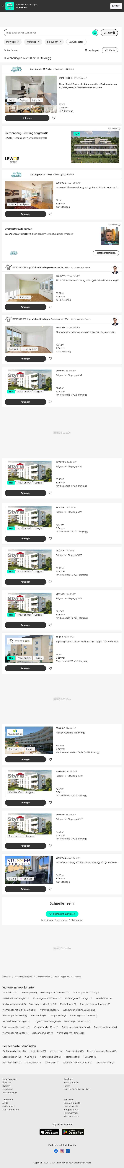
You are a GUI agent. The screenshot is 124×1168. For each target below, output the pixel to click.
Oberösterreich (43, 977)
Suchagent (93, 50)
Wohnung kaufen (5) (49, 1010)
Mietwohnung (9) (68, 1004)
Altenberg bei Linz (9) (50, 1057)
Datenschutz (8, 1106)
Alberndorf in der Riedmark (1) (77, 1062)
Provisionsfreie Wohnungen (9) (95, 1004)
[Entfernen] (19, 42)
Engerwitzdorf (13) (75, 1051)
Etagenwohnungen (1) (42, 1033)
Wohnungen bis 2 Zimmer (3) (84, 1015)
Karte (112, 50)
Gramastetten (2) (33, 1062)
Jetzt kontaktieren (106, 253)
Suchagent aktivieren (64, 914)
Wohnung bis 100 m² (23, 977)
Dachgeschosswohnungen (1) (76, 1027)
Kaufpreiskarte (71, 1109)
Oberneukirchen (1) (105, 1062)
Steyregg (11, 41)
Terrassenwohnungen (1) (105, 1027)
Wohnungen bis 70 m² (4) (14, 1015)
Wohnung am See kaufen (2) (16, 1027)
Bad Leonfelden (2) (11, 1062)
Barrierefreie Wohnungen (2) (16, 1021)
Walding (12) (30, 1057)
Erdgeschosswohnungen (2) (47, 1021)
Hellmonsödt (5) (72, 1057)
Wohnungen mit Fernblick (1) (70, 1033)
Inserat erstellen (71, 1106)
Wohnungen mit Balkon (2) (77, 1021)
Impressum (7, 1089)
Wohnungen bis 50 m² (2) (46, 1027)
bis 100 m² (52, 41)
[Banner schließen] (2, 6)
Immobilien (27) (9, 992)
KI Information (12, 1109)
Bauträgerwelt (71, 1113)
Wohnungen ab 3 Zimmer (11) (47, 998)
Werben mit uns (71, 1116)
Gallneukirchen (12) (11, 1057)
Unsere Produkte (72, 1103)
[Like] (54, 118)
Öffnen (116, 6)
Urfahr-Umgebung (61, 977)
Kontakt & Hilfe (71, 1082)
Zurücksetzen (76, 41)
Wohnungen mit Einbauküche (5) (79, 1010)
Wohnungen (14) (29, 992)
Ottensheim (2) (52, 1062)
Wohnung (31, 41)
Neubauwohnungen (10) (14, 1004)
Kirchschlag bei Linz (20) (14, 1051)
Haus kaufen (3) (38, 1015)
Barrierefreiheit (9, 1092)
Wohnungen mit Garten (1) (15, 1033)
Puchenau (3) (90, 1057)
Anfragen (27, 118)
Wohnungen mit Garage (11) (78, 998)
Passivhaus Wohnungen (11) (15, 998)
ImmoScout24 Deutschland (77, 1089)
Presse (67, 1086)
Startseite (6, 977)
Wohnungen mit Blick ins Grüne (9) (19, 1010)
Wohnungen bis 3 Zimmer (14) (54, 992)
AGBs (5, 1103)
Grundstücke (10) (104, 998)
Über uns (6, 1082)
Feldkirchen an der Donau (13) (102, 1051)
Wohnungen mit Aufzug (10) (43, 1004)
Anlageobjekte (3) (58, 1015)
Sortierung (12, 50)
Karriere (6, 1086)
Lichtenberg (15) (38, 1051)
